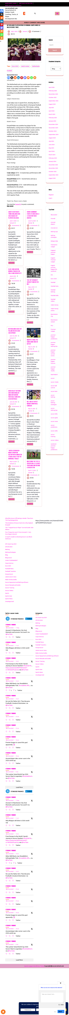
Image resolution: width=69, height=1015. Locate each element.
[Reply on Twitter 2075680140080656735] (6, 672)
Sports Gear (8, 596)
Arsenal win (54, 228)
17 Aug (17, 627)
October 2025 (52, 97)
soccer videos (55, 440)
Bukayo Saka (54, 241)
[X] (11, 77)
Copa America (9, 563)
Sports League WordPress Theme (34, 966)
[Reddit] (15, 77)
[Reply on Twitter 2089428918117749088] (6, 637)
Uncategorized (9, 601)
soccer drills (54, 414)
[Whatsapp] (31, 77)
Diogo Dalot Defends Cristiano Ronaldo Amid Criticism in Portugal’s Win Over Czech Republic (14, 395)
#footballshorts (27, 776)
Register (51, 194)
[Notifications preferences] (3, 1011)
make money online (54, 309)
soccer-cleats (54, 382)
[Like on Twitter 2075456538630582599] (13, 708)
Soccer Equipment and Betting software (16, 582)
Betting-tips (54, 231)
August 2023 (52, 178)
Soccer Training (9, 587)
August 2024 (52, 138)
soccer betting (53, 396)
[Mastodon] (24, 77)
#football (26, 665)
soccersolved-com (11, 8)
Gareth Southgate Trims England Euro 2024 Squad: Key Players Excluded (14, 215)
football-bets (54, 286)
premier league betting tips (54, 344)
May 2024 (51, 148)
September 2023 (53, 175)
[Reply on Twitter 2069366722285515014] (6, 731)
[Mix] (28, 77)
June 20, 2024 (13, 401)
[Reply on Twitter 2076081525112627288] (6, 653)
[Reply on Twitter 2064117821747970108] (6, 781)
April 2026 (51, 87)
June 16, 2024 (32, 221)
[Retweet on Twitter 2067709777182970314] (10, 747)
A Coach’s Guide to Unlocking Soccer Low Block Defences (18, 537)
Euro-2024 (15, 66)
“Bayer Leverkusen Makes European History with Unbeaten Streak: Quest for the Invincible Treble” (15, 455)
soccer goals (54, 417)
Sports (7, 593)
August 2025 (52, 104)
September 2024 (53, 134)
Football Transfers (10, 571)
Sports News (9, 598)
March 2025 (52, 114)
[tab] (24, 13)
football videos (53, 300)
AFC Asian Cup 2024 (10, 544)
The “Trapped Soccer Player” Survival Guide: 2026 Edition (19, 528)
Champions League (54, 245)
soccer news (54, 421)
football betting (53, 290)
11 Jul (17, 645)
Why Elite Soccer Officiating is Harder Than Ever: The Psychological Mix (19, 519)
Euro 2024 (8, 566)
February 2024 (53, 158)
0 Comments (15, 225)
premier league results (53, 368)
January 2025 (52, 121)
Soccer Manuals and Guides (13, 585)
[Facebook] (8, 77)
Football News (9, 568)
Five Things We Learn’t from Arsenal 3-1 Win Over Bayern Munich (18, 533)
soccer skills (54, 431)
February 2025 (53, 117)
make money (54, 305)
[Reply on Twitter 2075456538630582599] (6, 708)
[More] (34, 77)
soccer (53, 378)
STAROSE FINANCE (11, 625)
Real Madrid (54, 374)
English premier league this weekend (54, 268)
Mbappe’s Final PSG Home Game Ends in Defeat (32, 342)
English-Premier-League (53, 259)
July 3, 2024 (14, 31)
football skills (54, 295)
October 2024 (52, 131)
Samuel (25, 31)
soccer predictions (54, 426)
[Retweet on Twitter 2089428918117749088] (10, 637)
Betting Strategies (10, 552)
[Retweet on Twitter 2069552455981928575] (10, 720)
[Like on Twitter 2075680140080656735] (13, 672)
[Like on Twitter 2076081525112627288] (13, 653)
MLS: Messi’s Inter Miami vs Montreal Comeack (32, 404)
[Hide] (0, 41)
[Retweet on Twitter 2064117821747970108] (10, 781)
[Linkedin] (18, 77)
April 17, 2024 (32, 470)
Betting (7, 549)
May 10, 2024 (13, 461)
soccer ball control (54, 386)
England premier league (53, 252)
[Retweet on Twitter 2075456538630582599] (10, 708)
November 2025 (53, 94)
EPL (52, 275)
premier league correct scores (53, 352)
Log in (50, 198)
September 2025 (53, 101)
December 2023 (53, 164)
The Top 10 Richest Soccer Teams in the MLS (33, 282)
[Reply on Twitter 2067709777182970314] (6, 747)
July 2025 (51, 107)
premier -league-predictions (54, 336)
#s (30, 665)
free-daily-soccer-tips (26, 3)
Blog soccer (8, 557)
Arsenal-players (53, 223)
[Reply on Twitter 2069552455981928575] (6, 720)
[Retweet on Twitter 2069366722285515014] (10, 731)
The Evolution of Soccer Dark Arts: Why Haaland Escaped (19, 524)
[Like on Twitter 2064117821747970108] (13, 781)
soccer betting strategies (54, 402)
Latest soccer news (10, 576)
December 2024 (53, 124)
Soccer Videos (9, 590)
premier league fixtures (53, 361)
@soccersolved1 (10, 627)
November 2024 (53, 127)
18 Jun (17, 740)
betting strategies (54, 236)
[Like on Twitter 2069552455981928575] (13, 720)
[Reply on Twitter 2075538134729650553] (6, 690)
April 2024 (51, 151)
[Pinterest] (21, 77)
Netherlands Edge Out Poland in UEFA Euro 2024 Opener (15, 331)
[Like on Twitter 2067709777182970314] (13, 747)
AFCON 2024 (8, 546)
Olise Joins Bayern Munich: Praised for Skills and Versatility (15, 271)
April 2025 (51, 111)
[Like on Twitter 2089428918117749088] (13, 637)
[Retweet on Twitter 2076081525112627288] (10, 653)
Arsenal (53, 218)
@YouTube (9, 634)
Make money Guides (11, 579)
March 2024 (52, 154)
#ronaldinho (23, 685)
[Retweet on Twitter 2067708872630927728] (10, 763)
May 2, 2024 (31, 287)
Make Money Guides (11, 3)
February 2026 (53, 90)
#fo (28, 685)
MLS (52, 325)
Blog (6, 555)
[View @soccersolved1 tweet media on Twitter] (14, 744)
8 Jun (17, 771)
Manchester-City (54, 315)
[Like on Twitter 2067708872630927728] (13, 763)
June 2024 (51, 144)
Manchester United (54, 321)
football (53, 282)
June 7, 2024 (13, 221)
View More (11, 263)
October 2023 (52, 171)
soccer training (53, 435)
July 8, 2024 (13, 276)
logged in (18, 204)
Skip (55, 1011)
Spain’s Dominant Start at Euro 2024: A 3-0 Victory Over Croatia (33, 215)
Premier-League (53, 330)
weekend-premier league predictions (54, 446)
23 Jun (17, 716)
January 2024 (52, 161)
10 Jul (17, 661)
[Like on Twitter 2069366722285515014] (13, 731)
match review (25, 66)
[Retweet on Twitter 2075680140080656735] (10, 672)
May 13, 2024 (31, 346)
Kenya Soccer (9, 574)
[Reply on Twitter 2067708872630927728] (6, 763)
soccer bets (54, 391)
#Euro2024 (54, 214)
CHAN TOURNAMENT (11, 560)
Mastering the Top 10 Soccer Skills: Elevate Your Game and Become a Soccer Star (33, 464)
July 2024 (51, 141)
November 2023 (53, 168)
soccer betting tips (54, 409)
